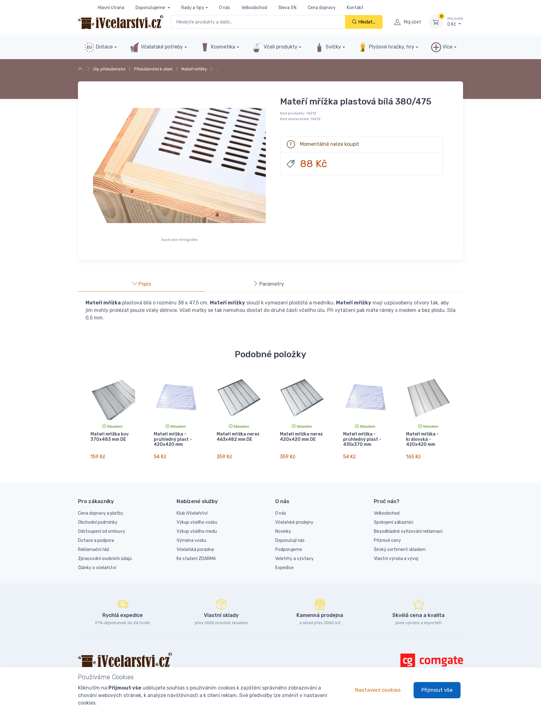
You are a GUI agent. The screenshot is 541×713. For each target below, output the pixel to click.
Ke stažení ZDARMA (196, 558)
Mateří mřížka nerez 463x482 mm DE (238, 436)
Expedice (284, 567)
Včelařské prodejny (294, 522)
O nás (224, 7)
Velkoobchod (254, 7)
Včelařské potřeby (161, 47)
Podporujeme (288, 549)
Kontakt (355, 7)
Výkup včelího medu (197, 531)
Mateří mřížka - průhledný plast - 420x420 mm (173, 439)
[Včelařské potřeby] (81, 69)
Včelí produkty (279, 47)
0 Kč (455, 22)
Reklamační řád (93, 549)
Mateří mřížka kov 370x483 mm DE (109, 436)
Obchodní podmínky (97, 522)
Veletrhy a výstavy (294, 558)
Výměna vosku (191, 540)
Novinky (283, 531)
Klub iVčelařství (192, 513)
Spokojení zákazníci (393, 522)
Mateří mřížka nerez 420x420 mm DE (301, 436)
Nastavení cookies (378, 690)
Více (446, 47)
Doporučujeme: (151, 7)
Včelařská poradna (195, 549)
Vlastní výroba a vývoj (396, 558)
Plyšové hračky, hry (391, 47)
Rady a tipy (192, 7)
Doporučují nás (290, 540)
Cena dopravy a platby (100, 513)
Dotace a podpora (96, 540)
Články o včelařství (97, 567)
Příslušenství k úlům (153, 69)
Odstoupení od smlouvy (101, 531)
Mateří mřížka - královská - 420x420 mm (422, 439)
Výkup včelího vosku (197, 522)
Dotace (104, 47)
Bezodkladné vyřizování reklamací (408, 531)
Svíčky (332, 47)
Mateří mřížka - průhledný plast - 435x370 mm (362, 439)
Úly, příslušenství (109, 69)
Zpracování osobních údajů (105, 558)
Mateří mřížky (194, 69)
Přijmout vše (437, 690)
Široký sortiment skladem (400, 549)
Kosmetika (222, 47)
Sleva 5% (287, 7)
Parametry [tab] (271, 284)
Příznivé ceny (387, 540)
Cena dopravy (322, 7)
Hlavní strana (111, 7)
